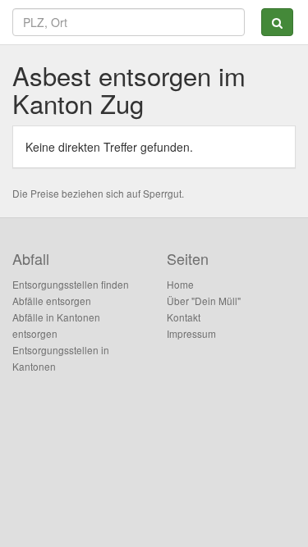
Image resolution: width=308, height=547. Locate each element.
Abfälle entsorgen (51, 301)
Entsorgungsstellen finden (70, 284)
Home (180, 284)
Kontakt (183, 317)
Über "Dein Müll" (204, 301)
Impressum (191, 333)
